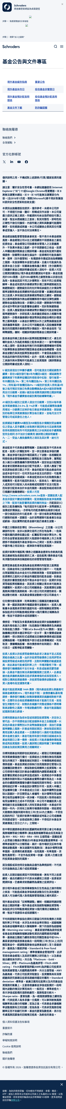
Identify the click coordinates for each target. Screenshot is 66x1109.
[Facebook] (26, 162)
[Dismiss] (62, 4)
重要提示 (7, 1028)
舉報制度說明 (9, 1040)
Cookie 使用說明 (11, 1046)
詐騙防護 (7, 1034)
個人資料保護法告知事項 (15, 1022)
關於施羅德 (8, 1058)
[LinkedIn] (12, 162)
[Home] (12, 46)
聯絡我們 (7, 1052)
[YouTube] (19, 162)
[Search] (55, 46)
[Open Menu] (62, 46)
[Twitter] (4, 162)
